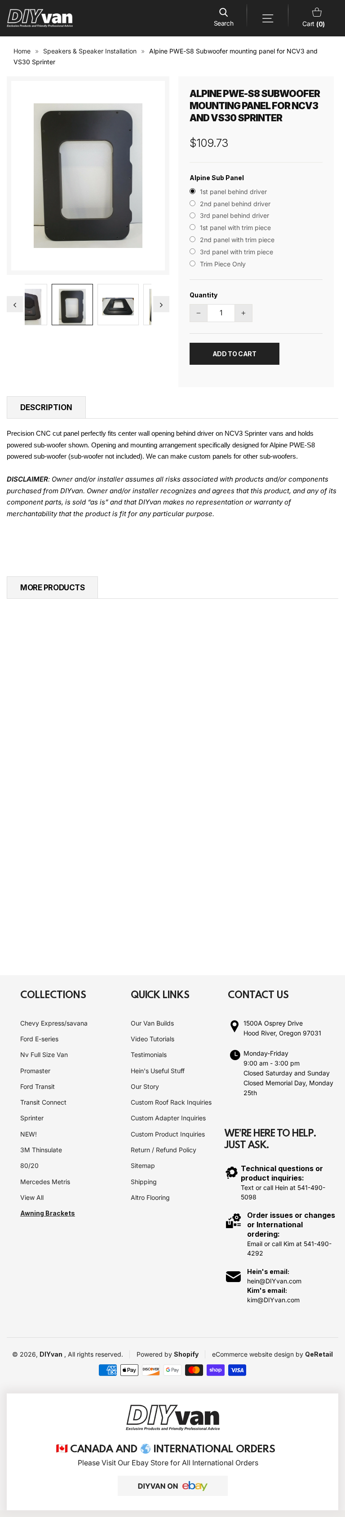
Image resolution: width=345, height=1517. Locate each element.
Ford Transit (37, 1086)
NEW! (28, 1134)
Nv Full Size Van (44, 1054)
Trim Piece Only (223, 264)
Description (46, 407)
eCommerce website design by (258, 1354)
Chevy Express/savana (54, 1023)
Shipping (144, 1181)
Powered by (155, 1354)
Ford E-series (39, 1039)
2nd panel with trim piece (237, 239)
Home (22, 51)
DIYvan (51, 1354)
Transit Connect (43, 1102)
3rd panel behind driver (234, 215)
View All (32, 1197)
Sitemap (143, 1165)
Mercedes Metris (45, 1181)
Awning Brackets (47, 1213)
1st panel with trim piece (235, 227)
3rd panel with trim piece (236, 252)
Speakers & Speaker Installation (90, 51)
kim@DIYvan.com (273, 1300)
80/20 (29, 1165)
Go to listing (41, 802)
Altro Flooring (150, 1197)
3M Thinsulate (41, 1150)
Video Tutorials (152, 1039)
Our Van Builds (152, 1023)
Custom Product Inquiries (168, 1134)
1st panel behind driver (233, 191)
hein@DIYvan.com (274, 1281)
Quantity (203, 295)
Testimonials (149, 1054)
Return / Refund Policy (163, 1150)
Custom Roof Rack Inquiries (171, 1102)
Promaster (35, 1071)
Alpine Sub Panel (217, 177)
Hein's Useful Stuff (158, 1071)
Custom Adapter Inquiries (168, 1118)
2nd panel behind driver (235, 204)
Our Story (145, 1086)
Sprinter (32, 1118)
